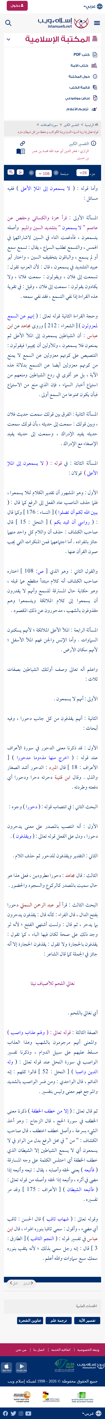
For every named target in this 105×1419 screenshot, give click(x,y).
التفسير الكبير (71, 125)
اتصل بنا (38, 1350)
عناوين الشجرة (30, 1320)
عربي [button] (90, 6)
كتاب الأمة (79, 66)
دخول (16, 6)
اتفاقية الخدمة (60, 1350)
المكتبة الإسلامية (58, 39)
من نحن (21, 1350)
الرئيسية (90, 125)
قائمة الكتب (79, 87)
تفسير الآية (87, 1320)
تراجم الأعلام (77, 109)
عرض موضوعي (77, 98)
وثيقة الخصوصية (88, 1350)
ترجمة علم (59, 1320)
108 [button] (46, 173)
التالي (15, 1283)
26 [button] (84, 173)
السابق (27, 1283)
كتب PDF (82, 55)
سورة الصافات (49, 125)
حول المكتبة (79, 77)
